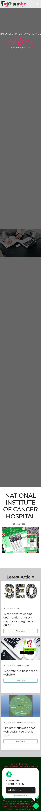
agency (5, 804)
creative (22, 804)
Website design (23, 666)
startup (31, 809)
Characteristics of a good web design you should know (19, 731)
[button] (20, 790)
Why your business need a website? (20, 672)
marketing (22, 806)
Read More (20, 631)
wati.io (25, 795)
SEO (18, 609)
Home (14, 48)
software (10, 809)
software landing (21, 809)
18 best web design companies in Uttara (20, 801)
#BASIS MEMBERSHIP (20, 764)
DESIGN (29, 804)
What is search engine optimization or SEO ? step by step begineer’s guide (18, 619)
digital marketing (10, 806)
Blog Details (24, 48)
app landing (14, 804)
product (31, 806)
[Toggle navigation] (37, 4)
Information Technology (26, 723)
